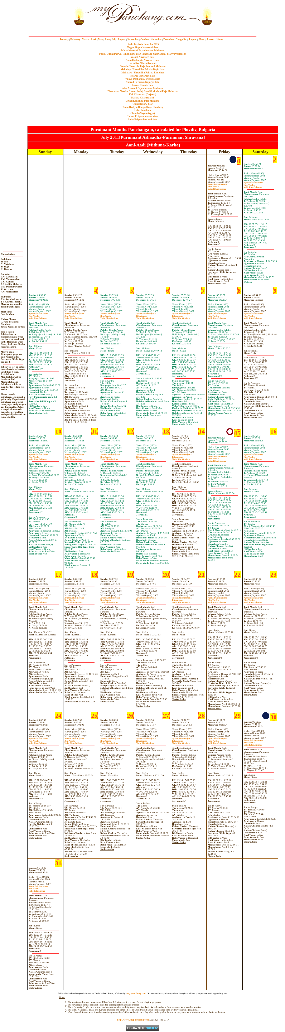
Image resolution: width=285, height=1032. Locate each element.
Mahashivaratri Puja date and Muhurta (142, 50)
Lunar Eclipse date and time (142, 116)
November (156, 39)
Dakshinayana (217, 184)
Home (220, 39)
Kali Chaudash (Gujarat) (142, 94)
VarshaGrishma (217, 187)
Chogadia (181, 39)
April (93, 39)
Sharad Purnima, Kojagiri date (142, 82)
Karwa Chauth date (142, 85)
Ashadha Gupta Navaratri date (142, 60)
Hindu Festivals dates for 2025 (142, 44)
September (133, 39)
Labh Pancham (142, 110)
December (168, 39)
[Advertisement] (58, 14)
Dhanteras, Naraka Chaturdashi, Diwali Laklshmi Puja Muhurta (142, 91)
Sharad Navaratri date (142, 75)
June (107, 39)
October (144, 39)
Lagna (192, 39)
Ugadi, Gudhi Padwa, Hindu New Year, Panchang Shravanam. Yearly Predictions (142, 53)
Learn (210, 39)
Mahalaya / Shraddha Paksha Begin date (142, 69)
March (85, 39)
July (113, 39)
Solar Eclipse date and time (142, 119)
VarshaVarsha (37, 889)
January (64, 39)
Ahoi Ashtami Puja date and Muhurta (142, 88)
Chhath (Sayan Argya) (142, 113)
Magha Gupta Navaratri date (142, 47)
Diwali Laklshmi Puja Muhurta (142, 100)
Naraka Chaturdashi (142, 97)
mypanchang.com (142, 30)
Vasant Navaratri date (142, 56)
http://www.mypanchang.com (133, 1019)
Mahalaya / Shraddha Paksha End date (142, 72)
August (122, 39)
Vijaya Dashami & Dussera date (142, 78)
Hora (201, 39)
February (75, 39)
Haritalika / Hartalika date (143, 63)
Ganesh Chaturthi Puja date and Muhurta (142, 66)
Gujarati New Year (142, 103)
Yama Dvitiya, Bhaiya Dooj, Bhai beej (142, 107)
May (100, 39)
